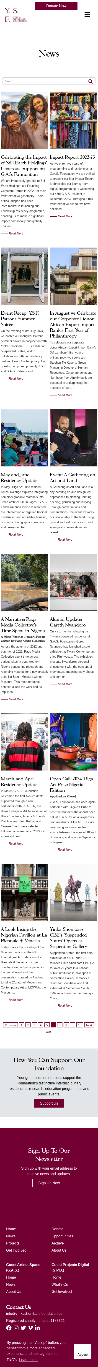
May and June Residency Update (19, 477)
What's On (60, 1284)
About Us (59, 1250)
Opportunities (62, 1236)
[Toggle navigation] (87, 14)
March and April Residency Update (19, 781)
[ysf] (15, 14)
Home (11, 1229)
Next (89, 1025)
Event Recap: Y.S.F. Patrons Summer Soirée (20, 318)
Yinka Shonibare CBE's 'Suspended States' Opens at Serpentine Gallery (68, 937)
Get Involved (16, 1250)
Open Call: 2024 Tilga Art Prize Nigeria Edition (71, 784)
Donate (57, 1229)
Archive (58, 1243)
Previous (10, 1025)
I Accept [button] (82, 1351)
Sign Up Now (49, 1183)
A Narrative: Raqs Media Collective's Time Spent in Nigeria (23, 624)
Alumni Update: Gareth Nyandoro (68, 622)
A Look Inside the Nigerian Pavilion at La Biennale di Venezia (24, 934)
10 (79, 1025)
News (10, 1236)
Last (48, 1032)
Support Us (49, 1103)
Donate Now (56, 6)
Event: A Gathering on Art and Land (72, 477)
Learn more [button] (28, 1360)
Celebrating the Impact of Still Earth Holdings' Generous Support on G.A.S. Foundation (24, 165)
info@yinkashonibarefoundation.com (35, 1313)
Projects (12, 1243)
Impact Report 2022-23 (72, 157)
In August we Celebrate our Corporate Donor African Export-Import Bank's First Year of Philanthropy (73, 324)
